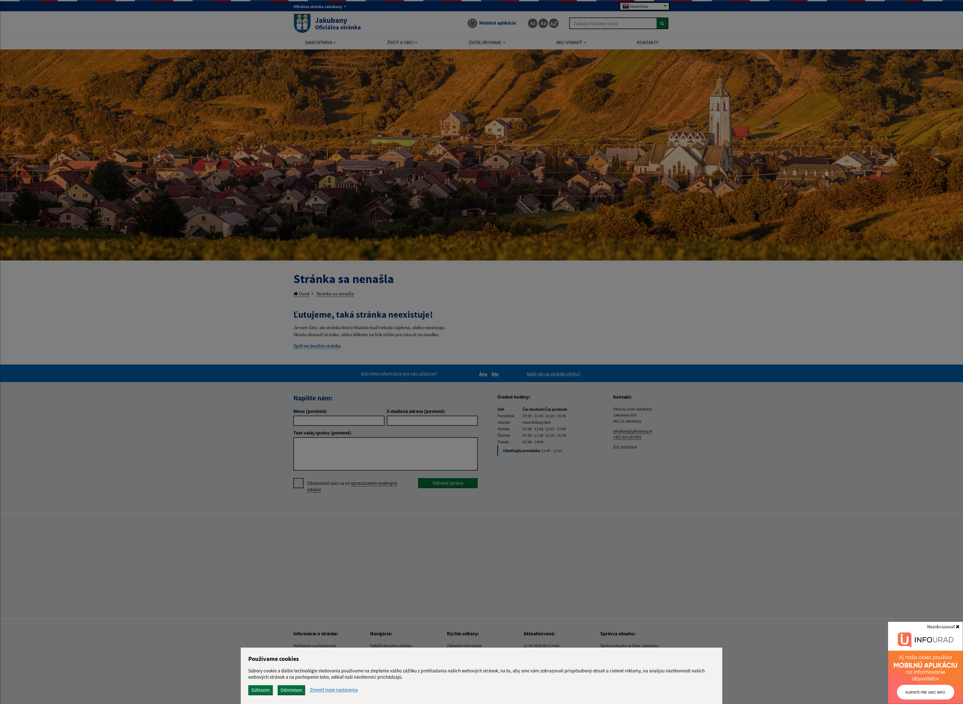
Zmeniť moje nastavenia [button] (334, 689)
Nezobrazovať (941, 627)
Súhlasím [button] (260, 690)
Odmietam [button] (291, 690)
